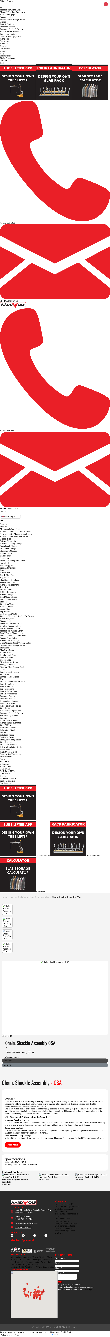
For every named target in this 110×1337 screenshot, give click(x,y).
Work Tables (5, 725)
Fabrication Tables (8, 727)
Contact (3, 46)
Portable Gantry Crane (9, 672)
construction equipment (65, 1231)
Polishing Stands (7, 735)
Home (5, 897)
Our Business (5, 48)
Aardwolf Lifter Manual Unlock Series (16, 534)
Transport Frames (7, 27)
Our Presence (5, 60)
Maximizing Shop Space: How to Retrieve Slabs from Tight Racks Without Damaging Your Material (32, 1258)
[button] (0, 513)
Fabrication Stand (7, 730)
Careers (3, 51)
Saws (2, 759)
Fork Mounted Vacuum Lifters (13, 635)
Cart (2, 63)
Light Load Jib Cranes (9, 677)
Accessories (5, 558)
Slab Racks (5, 648)
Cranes (3, 22)
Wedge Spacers (6, 606)
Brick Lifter (5, 573)
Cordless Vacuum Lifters (10, 626)
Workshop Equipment (9, 14)
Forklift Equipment (8, 24)
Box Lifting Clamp (8, 575)
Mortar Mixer (5, 757)
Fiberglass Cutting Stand (10, 740)
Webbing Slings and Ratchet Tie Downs (17, 616)
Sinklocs (3, 602)
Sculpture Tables (7, 737)
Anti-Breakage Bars (8, 752)
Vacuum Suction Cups (9, 640)
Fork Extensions (7, 689)
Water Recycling (7, 619)
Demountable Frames (9, 701)
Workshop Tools (7, 604)
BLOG (3, 776)
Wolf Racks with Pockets (10, 706)
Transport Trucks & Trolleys (12, 29)
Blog (2, 53)
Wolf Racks (5, 708)
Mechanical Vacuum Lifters (11, 631)
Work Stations (6, 742)
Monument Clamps (8, 548)
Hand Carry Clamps (8, 597)
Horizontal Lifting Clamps (11, 543)
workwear (59, 1233)
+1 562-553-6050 (7, 223)
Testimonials (5, 56)
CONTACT (5, 769)
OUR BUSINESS (8, 771)
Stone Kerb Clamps (8, 551)
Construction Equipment (10, 36)
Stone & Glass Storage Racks (12, 19)
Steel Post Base (6, 657)
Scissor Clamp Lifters (9, 541)
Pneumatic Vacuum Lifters (11, 623)
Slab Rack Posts (7, 650)
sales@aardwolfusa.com (26, 1223)
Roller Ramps (6, 749)
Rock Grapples (6, 565)
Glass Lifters (5, 539)
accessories (43, 897)
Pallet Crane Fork (7, 582)
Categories (4, 41)
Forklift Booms (6, 686)
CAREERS (5, 773)
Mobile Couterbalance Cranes (12, 681)
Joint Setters (5, 587)
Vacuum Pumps (6, 594)
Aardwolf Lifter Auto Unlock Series (15, 531)
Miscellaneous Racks (9, 662)
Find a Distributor (7, 58)
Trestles (3, 732)
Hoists (2, 679)
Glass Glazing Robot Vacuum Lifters (15, 643)
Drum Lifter (5, 570)
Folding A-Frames (7, 703)
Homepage (87, 1289)
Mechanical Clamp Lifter (10, 10)
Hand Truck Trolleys (9, 720)
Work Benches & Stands (10, 31)
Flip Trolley (5, 611)
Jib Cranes (4, 674)
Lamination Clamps (8, 599)
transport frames (62, 1221)
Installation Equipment (9, 34)
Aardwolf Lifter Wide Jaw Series (14, 536)
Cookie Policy (67, 1332)
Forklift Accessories (8, 694)
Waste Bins (5, 609)
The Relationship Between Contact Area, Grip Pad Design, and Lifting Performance (32, 1263)
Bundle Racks (6, 652)
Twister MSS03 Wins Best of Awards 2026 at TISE (32, 1267)
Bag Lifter (4, 577)
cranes (57, 1216)
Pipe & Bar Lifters (8, 568)
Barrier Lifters (6, 553)
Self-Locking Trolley (9, 715)
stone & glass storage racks (66, 1214)
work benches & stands (65, 1226)
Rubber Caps (5, 660)
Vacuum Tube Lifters (9, 638)
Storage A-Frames (7, 665)
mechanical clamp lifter (22, 897)
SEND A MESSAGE (9, 301)
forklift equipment (62, 1218)
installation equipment (64, 1228)
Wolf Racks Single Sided (10, 711)
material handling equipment (67, 1206)
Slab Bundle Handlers (9, 580)
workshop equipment (64, 1209)
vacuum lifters (61, 1211)
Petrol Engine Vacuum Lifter (12, 633)
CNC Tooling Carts (8, 614)
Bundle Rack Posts (8, 655)
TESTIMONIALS (8, 778)
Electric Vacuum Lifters (10, 628)
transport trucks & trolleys (66, 1223)
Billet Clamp (5, 556)
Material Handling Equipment (12, 12)
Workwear (4, 39)
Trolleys (3, 718)
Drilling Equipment (8, 592)
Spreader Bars (6, 563)
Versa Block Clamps (8, 546)
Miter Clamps (6, 589)
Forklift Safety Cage (8, 691)
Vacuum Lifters (6, 17)
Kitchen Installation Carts (10, 747)
